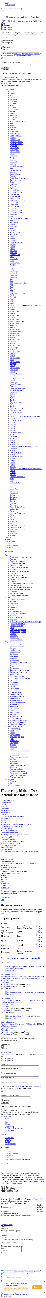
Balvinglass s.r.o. (16, 136)
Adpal (12, 434)
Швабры (13, 759)
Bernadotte (14, 162)
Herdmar (13, 459)
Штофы (13, 581)
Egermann (13, 146)
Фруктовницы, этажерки (19, 670)
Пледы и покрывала (17, 771)
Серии (7, 539)
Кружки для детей (17, 723)
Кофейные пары (16, 700)
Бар (6, 1122)
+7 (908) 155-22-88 (8, 21)
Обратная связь (7, 1225)
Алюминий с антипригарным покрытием (26, 305)
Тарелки (13, 648)
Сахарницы (14, 708)
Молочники (14, 674)
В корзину (38, 978)
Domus (12, 241)
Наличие (4, 845)
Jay (11, 414)
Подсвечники (15, 735)
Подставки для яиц (17, 676)
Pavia (12, 511)
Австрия (13, 97)
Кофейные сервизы (17, 696)
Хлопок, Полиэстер (17, 513)
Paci (11, 487)
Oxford (12, 394)
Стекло (12, 130)
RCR (12, 285)
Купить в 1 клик (7, 980)
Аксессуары (5, 837)
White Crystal (15, 263)
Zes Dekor (13, 497)
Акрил (12, 289)
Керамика (13, 125)
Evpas (12, 216)
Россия (12, 111)
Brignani (13, 245)
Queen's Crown (15, 174)
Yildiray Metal (15, 483)
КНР (11, 95)
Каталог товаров (7, 551)
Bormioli (13, 297)
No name (13, 467)
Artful (12, 479)
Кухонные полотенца (18, 775)
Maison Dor (14, 509)
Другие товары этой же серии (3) (21, 958)
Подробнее (5, 982)
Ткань (12, 360)
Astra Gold (14, 132)
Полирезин (14, 370)
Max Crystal (14, 150)
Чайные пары (15, 698)
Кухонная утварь (16, 618)
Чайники (13, 607)
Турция (12, 113)
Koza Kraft (14, 493)
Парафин (13, 436)
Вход (7, 3)
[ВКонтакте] (2, 900)
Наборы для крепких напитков (21, 583)
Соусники (13, 664)
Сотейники (14, 605)
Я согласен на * (22, 1271)
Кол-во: (4, 1235)
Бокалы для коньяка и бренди (21, 587)
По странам (9, 89)
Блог (7, 1157)
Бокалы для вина (16, 575)
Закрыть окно (6, 83)
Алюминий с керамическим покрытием (25, 416)
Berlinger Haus (15, 333)
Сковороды (14, 603)
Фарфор (13, 158)
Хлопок (13, 503)
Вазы (12, 731)
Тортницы (14, 654)
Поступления (10, 541)
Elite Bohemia (15, 194)
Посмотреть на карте (23, 1215)
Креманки (14, 569)
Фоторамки (14, 741)
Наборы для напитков (18, 563)
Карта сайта (5, 1163)
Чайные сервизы (16, 694)
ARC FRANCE (15, 527)
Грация (12, 463)
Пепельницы (15, 753)
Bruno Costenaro (16, 232)
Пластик (13, 341)
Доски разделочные (17, 624)
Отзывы (4, 839)
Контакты (9, 547)
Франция (13, 115)
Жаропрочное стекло (18, 121)
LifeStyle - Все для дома (14, 1128)
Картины (13, 747)
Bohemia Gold (15, 140)
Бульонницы (14, 668)
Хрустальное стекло (17, 200)
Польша (13, 107)
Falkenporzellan (15, 170)
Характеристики (7, 835)
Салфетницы (15, 652)
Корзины (13, 684)
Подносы (13, 690)
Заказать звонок (7, 27)
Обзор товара (6, 826)
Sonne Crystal (15, 198)
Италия (12, 93)
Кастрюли (14, 601)
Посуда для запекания (18, 614)
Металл (13, 239)
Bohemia (13, 138)
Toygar (12, 495)
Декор (12, 739)
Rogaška (13, 535)
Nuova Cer (14, 234)
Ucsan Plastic (14, 489)
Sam (11, 279)
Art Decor (13, 251)
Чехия (12, 91)
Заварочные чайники (18, 702)
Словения (13, 119)
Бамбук (12, 309)
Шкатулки (14, 763)
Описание (5, 833)
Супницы (13, 680)
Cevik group (14, 271)
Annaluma (13, 230)
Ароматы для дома (17, 737)
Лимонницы (14, 666)
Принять (37, 1287)
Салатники (14, 656)
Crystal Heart (14, 190)
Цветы (12, 733)
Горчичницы (15, 688)
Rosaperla (13, 277)
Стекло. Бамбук (16, 374)
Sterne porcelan (15, 180)
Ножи (12, 628)
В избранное (5, 986)
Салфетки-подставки (18, 630)
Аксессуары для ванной (19, 757)
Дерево (12, 224)
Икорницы (14, 682)
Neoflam (13, 343)
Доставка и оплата (12, 545)
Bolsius (12, 440)
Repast (12, 176)
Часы (12, 749)
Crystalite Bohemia (16, 144)
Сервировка (10, 1126)
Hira (11, 481)
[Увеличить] (19, 851)
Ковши (12, 609)
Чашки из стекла (16, 565)
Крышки (13, 616)
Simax (12, 123)
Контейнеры (14, 638)
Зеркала (13, 745)
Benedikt (13, 160)
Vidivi (12, 261)
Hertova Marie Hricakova (19, 218)
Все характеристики (8, 867)
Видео (3, 849)
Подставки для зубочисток (20, 678)
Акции (8, 543)
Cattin (12, 269)
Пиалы (12, 686)
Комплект (4, 831)
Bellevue (13, 128)
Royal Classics (15, 152)
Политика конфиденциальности (17, 1159)
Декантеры (14, 573)
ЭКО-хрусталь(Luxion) (18, 283)
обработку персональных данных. (27, 54)
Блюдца (13, 714)
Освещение (9, 1130)
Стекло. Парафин (16, 452)
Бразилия (13, 99)
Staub (12, 523)
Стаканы (13, 559)
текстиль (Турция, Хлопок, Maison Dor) (16, 871)
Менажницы (14, 660)
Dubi (11, 168)
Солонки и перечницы (18, 662)
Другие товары (39, 927)
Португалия (14, 109)
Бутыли (13, 634)
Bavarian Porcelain (16, 408)
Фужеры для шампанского (20, 571)
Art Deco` (13, 295)
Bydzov (12, 188)
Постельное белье (16, 769)
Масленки (14, 658)
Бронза (12, 313)
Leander (13, 172)
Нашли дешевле (7, 1058)
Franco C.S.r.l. (15, 255)
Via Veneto (14, 259)
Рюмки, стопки (15, 579)
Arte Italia (13, 226)
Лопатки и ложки (16, 626)
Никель (13, 337)
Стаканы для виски (17, 585)
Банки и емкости (16, 640)
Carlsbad (13, 164)
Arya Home (14, 505)
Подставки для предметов (20, 751)
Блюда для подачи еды (18, 672)
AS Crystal (14, 202)
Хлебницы (14, 636)
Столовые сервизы (17, 646)
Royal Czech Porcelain (18, 178)
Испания (13, 103)
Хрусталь (13, 184)
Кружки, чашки (16, 716)
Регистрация (10, 5)
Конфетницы (15, 650)
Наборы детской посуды (19, 720)
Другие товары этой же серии (12, 841)
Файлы (3, 847)
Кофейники (14, 704)
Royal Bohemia (15, 196)
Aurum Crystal (15, 134)
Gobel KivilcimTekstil (17, 507)
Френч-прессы (15, 706)
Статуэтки (14, 743)
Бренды (8, 537)
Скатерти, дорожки (17, 777)
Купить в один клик (26, 1273)
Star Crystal (14, 156)
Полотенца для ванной (18, 773)
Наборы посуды (16, 611)
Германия (13, 101)
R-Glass (13, 531)
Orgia (12, 237)
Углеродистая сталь (17, 378)
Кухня (7, 1124)
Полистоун (14, 348)
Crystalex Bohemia (16, 142)
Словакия (13, 117)
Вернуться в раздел (8, 824)
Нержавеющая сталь (17, 243)
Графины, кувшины (17, 561)
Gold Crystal (14, 148)
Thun (12, 182)
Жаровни (13, 620)
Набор (3, 828)
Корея (12, 105)
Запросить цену (21, 1294)
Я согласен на (22, 54)
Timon (12, 257)
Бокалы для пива (16, 593)
